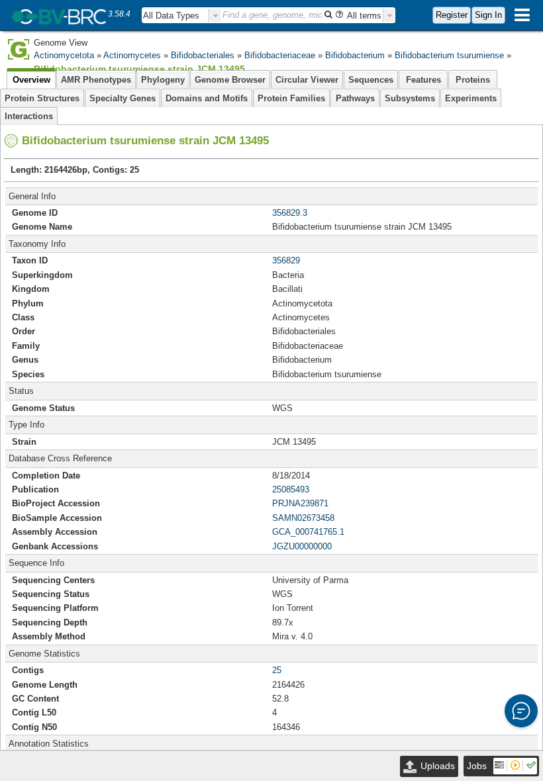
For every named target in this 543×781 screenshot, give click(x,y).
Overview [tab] (31, 80)
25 (276, 670)
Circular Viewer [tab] (306, 80)
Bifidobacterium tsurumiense (449, 55)
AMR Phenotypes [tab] (96, 80)
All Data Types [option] (171, 16)
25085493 (290, 489)
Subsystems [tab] (410, 98)
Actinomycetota (64, 55)
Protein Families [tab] (291, 98)
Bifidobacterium (355, 55)
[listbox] (181, 16)
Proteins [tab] (473, 80)
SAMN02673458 (303, 518)
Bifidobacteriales (202, 55)
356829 (286, 260)
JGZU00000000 (302, 546)
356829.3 (289, 213)
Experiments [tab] (471, 98)
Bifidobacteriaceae (279, 55)
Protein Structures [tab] (42, 98)
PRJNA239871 (300, 503)
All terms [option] (364, 16)
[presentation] (215, 15)
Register (452, 15)
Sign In (488, 15)
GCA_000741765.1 (308, 532)
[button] (521, 710)
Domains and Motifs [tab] (207, 98)
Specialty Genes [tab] (122, 98)
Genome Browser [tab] (230, 80)
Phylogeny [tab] (163, 80)
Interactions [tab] (29, 116)
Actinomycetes (132, 55)
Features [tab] (423, 80)
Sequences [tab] (370, 80)
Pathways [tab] (355, 98)
